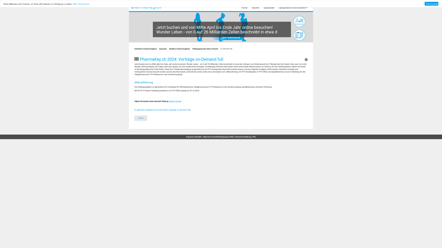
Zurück (141, 118)
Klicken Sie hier (175, 101)
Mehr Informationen (81, 3)
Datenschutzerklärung (243, 137)
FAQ (254, 137)
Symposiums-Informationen (292, 7)
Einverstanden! (432, 3)
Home (244, 7)
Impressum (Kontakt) (194, 137)
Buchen (255, 7)
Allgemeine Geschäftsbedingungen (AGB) (218, 137)
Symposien (269, 7)
